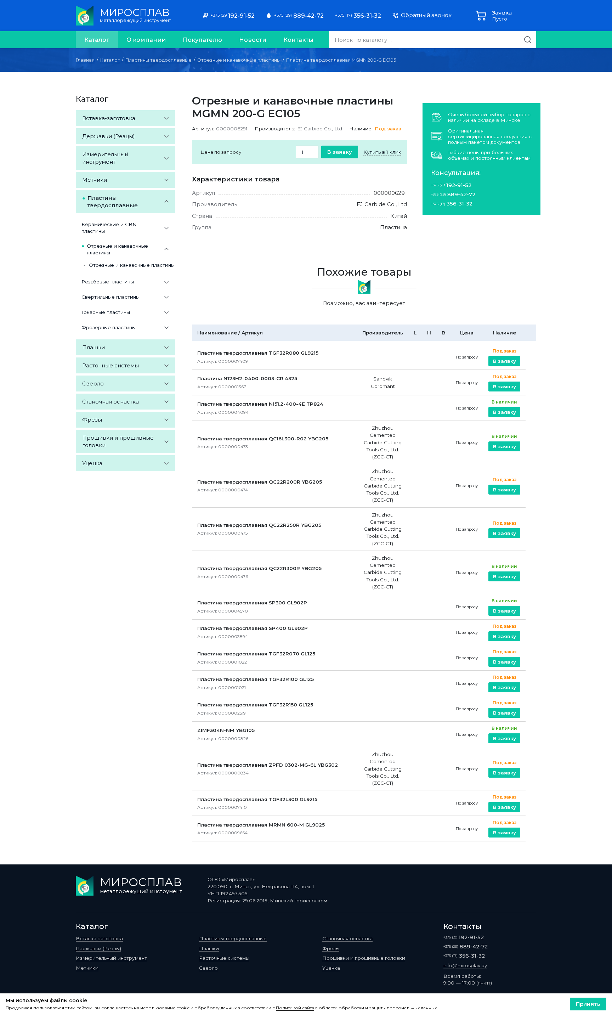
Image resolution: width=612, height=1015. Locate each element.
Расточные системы (110, 365)
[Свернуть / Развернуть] (166, 118)
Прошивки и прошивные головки (118, 441)
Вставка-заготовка (108, 118)
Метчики (94, 179)
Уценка (92, 463)
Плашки (93, 347)
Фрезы (92, 419)
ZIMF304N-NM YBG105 (226, 730)
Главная (85, 60)
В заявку (339, 151)
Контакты (298, 39)
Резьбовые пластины (107, 281)
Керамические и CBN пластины (109, 227)
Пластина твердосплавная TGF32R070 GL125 (256, 653)
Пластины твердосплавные (158, 60)
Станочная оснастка (110, 401)
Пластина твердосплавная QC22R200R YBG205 (259, 482)
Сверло (93, 383)
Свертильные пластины (110, 297)
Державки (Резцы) (108, 136)
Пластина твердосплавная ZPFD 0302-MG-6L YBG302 (267, 765)
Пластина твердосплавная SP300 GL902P (252, 602)
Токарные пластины (105, 312)
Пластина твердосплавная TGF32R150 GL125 (255, 704)
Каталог (96, 39)
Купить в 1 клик (382, 152)
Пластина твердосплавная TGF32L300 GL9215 (257, 799)
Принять (588, 1003)
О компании (146, 39)
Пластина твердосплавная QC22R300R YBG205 (259, 568)
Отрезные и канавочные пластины (238, 60)
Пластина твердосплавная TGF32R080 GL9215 (257, 353)
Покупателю (202, 39)
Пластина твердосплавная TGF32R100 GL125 (255, 679)
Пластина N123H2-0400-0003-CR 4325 (247, 378)
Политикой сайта (295, 1007)
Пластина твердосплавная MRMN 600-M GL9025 (261, 825)
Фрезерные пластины (108, 327)
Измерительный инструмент (105, 158)
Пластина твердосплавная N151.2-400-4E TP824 (260, 404)
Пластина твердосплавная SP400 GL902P (252, 628)
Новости (252, 39)
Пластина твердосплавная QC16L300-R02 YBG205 (262, 438)
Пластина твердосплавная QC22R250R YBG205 (259, 525)
